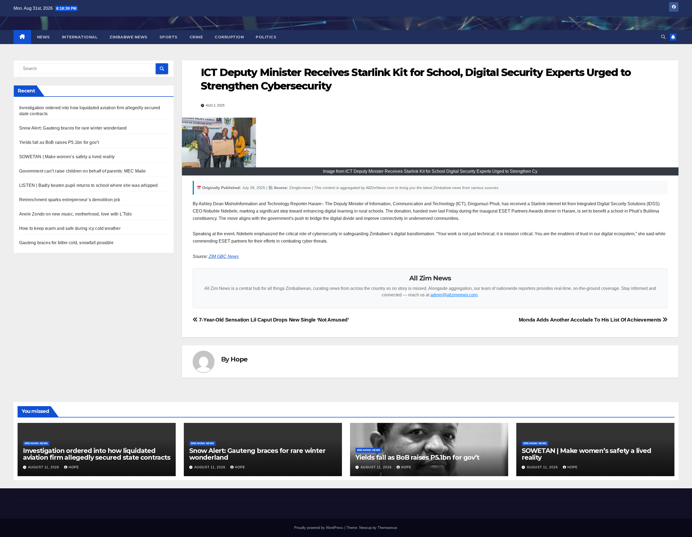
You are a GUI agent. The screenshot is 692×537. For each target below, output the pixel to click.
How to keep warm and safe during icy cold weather (70, 228)
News (43, 37)
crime (196, 37)
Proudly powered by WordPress (319, 528)
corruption (229, 37)
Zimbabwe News (128, 37)
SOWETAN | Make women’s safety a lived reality (67, 156)
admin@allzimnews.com (453, 295)
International (80, 37)
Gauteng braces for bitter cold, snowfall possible (66, 242)
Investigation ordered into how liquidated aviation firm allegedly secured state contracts (96, 454)
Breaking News (36, 443)
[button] (663, 37)
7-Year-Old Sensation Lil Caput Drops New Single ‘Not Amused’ (273, 320)
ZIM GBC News (224, 256)
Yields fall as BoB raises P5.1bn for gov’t (59, 142)
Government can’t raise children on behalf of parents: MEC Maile (82, 171)
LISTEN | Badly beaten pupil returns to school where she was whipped (88, 185)
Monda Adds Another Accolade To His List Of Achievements (591, 320)
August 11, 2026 (44, 467)
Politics (266, 37)
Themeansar (387, 528)
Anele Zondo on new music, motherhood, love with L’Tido (75, 214)
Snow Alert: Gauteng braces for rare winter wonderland (73, 128)
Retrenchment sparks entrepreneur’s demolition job (69, 199)
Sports (168, 37)
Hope (239, 359)
